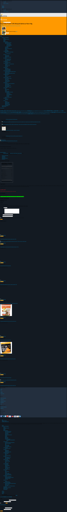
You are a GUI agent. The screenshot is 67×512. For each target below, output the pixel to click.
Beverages (5, 456)
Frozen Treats (7, 91)
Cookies (6, 49)
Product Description (5, 158)
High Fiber (56, 110)
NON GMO (53, 112)
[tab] (34, 155)
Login (16, 31)
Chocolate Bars (5, 61)
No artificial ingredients (46, 112)
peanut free (18, 113)
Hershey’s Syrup (7, 481)
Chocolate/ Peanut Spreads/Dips (9, 83)
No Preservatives (58, 112)
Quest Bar (6, 479)
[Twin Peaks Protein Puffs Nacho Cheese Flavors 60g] (4, 30)
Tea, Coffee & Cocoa (8, 59)
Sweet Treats (5, 87)
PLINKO (1, 392)
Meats (4, 40)
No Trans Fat (5, 113)
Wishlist (3, 6)
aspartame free (37, 110)
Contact (3, 7)
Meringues (6, 50)
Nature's (6, 101)
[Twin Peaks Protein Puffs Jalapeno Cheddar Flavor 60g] (4, 34)
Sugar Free (30, 113)
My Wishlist (2, 402)
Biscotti (6, 436)
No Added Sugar (31, 112)
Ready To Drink (7, 72)
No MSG (50, 112)
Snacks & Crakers (12, 25)
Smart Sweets (8, 93)
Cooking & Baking (6, 51)
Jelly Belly (8, 92)
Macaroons (6, 437)
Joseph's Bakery (9, 44)
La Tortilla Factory (9, 45)
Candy (6, 90)
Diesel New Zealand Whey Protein (10, 73)
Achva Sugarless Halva (8, 97)
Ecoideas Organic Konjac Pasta (9, 63)
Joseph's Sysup (7, 102)
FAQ (0, 390)
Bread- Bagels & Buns (8, 42)
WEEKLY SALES (4, 106)
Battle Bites (6, 68)
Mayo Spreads (7, 445)
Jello (5, 88)
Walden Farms (7, 56)
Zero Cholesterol (48, 113)
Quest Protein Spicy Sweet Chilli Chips (5, 377)
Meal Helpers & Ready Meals (11, 439)
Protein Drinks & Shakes (7, 70)
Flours (6, 52)
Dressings (4, 54)
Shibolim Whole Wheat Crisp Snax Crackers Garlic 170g (8, 239)
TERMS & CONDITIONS (5, 421)
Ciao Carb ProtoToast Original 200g (5, 265)
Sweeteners (5, 486)
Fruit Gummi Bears (9, 94)
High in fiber (60, 110)
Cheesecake (6, 46)
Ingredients (3, 156)
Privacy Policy (2, 393)
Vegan (34, 113)
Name (1, 214)
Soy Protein (6, 485)
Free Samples (5, 489)
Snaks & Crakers (5, 459)
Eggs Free (42, 110)
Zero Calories (43, 113)
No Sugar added (63, 112)
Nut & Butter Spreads (8, 86)
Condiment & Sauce (6, 74)
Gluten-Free (50, 110)
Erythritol (6, 99)
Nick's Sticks (7, 79)
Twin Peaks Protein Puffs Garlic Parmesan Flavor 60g (8, 385)
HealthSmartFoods (7, 62)
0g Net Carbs (3, 110)
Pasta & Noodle (5, 463)
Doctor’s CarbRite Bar (8, 476)
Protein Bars (5, 67)
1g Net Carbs (8, 110)
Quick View (1, 236)
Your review (2, 213)
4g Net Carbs (22, 110)
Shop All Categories (3, 398)
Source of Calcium (22, 113)
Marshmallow (7, 89)
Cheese (4, 428)
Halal (53, 110)
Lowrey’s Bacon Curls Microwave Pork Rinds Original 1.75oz (9, 303)
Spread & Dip (5, 82)
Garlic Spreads (7, 84)
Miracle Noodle (7, 465)
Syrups (4, 100)
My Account (2, 399)
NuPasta (6, 64)
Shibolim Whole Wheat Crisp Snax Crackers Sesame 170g (8, 284)
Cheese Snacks (7, 80)
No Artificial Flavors (41, 112)
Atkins (4, 38)
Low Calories (13, 112)
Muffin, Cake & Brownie (8, 434)
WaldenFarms (7, 103)
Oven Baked (15, 113)
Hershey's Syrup (7, 104)
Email (1, 216)
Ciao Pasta (6, 66)
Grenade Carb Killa (7, 69)
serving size (3, 157)
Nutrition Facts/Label (5, 155)
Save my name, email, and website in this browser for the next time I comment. (12, 217)
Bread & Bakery (5, 41)
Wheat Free (39, 113)
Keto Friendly (20, 153)
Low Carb (18, 112)
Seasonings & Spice (8, 455)
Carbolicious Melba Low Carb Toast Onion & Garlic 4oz (8, 321)
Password (2, 501)
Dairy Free (40, 110)
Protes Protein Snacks (8, 78)
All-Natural (29, 110)
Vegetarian (36, 113)
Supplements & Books (5, 105)
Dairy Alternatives (7, 60)
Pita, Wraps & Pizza (8, 43)
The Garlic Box (7, 55)
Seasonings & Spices (8, 76)
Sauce (6, 75)
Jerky (5, 462)
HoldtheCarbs (9, 53)
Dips (5, 444)
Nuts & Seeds (7, 81)
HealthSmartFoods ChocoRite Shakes (10, 71)
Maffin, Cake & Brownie (8, 48)
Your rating (2, 207)
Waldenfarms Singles (8, 57)
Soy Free (26, 113)
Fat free (45, 110)
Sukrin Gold (6, 98)
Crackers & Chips (18, 25)
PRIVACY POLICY (4, 420)
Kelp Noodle (7, 464)
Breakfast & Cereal (6, 39)
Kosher (5, 112)
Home (1, 25)
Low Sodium (25, 112)
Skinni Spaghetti (7, 468)
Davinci (6, 480)
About (1, 389)
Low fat (22, 112)
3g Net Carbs (18, 110)
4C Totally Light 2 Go (8, 58)
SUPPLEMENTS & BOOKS (7, 487)
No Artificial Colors (36, 112)
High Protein (16, 153)
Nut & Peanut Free (10, 113)
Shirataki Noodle (7, 65)
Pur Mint (8, 96)
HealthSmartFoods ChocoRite (9, 477)
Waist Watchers (7, 457)
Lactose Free (9, 112)
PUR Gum (8, 95)
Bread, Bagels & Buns (8, 431)
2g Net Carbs (13, 110)
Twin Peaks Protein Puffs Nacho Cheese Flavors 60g (7, 358)
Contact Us (1, 408)
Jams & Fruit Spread (8, 85)
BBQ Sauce (6, 453)
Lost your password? (3, 504)
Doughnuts (6, 47)
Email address (2, 507)
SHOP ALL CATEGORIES (6, 25)
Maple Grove (7, 450)
